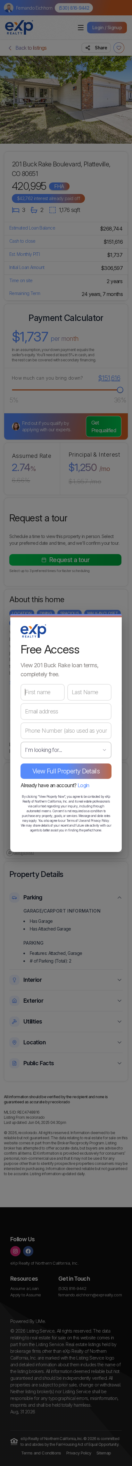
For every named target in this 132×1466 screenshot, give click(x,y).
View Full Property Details (66, 771)
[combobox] (66, 750)
